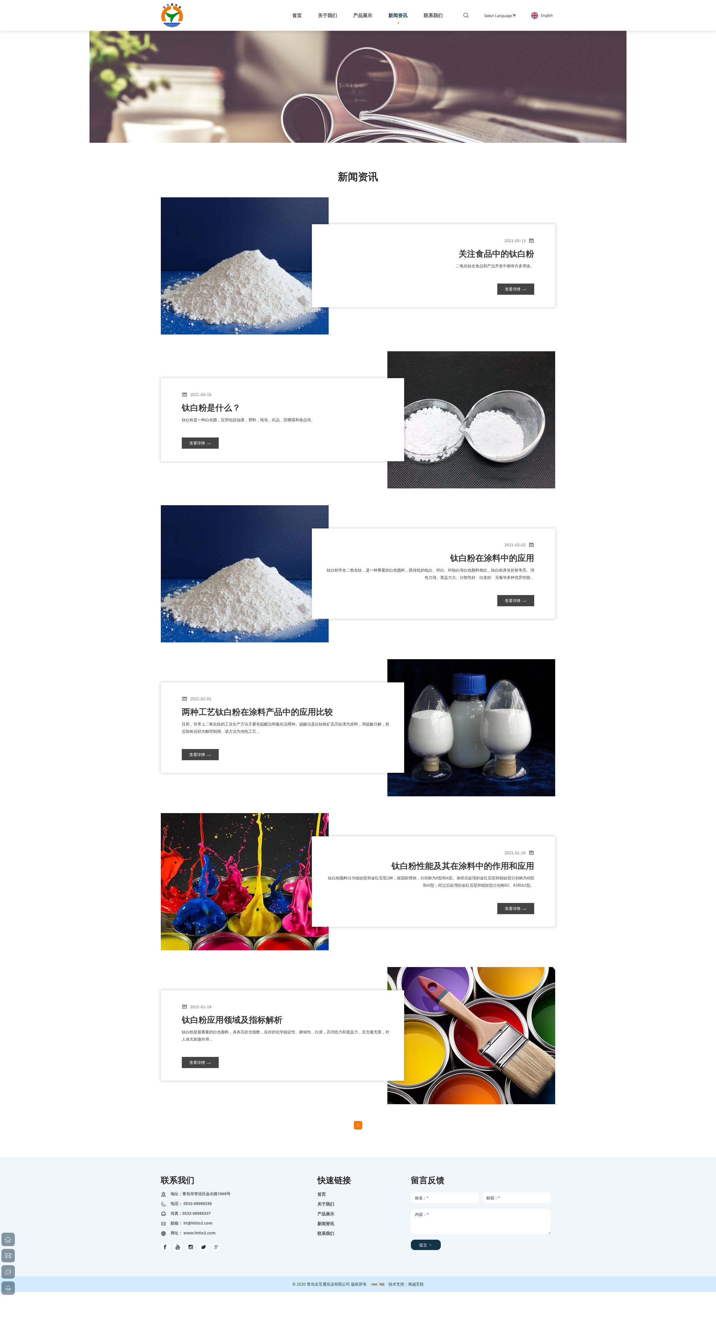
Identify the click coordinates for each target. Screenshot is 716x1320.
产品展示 (325, 1213)
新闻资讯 (325, 1223)
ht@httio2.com (198, 1223)
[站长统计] (378, 1284)
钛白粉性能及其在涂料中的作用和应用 (463, 865)
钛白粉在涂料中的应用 (492, 557)
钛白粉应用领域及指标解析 (232, 1019)
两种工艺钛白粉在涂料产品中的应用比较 (257, 711)
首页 (321, 1194)
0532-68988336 (197, 1203)
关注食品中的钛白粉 (496, 253)
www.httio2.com (199, 1232)
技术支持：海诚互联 (406, 1284)
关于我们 (325, 1204)
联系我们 (325, 1233)
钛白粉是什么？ (211, 407)
